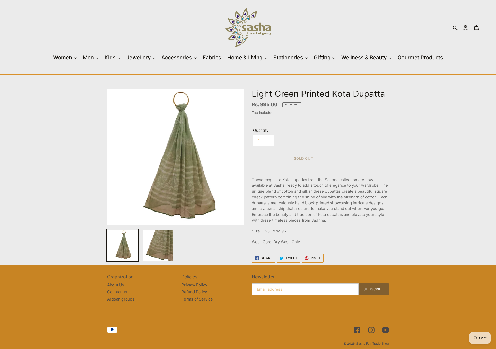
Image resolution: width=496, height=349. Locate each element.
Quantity (260, 130)
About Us (115, 284)
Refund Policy (194, 291)
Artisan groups (120, 299)
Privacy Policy (194, 284)
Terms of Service (197, 299)
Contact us (117, 291)
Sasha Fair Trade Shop (372, 343)
